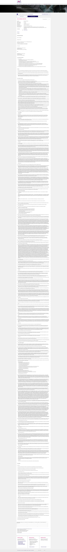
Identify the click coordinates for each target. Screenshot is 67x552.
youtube (49, 550)
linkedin (48, 550)
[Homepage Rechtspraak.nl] (19, 1)
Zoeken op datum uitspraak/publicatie (22, 541)
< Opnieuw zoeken (22, 16)
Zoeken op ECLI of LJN (20, 542)
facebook (46, 550)
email (42, 550)
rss (41, 550)
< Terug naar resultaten (32, 16)
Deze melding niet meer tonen (45, 14)
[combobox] (46, 19)
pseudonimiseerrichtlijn (30, 14)
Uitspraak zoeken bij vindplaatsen (21, 544)
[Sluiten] (49, 14)
